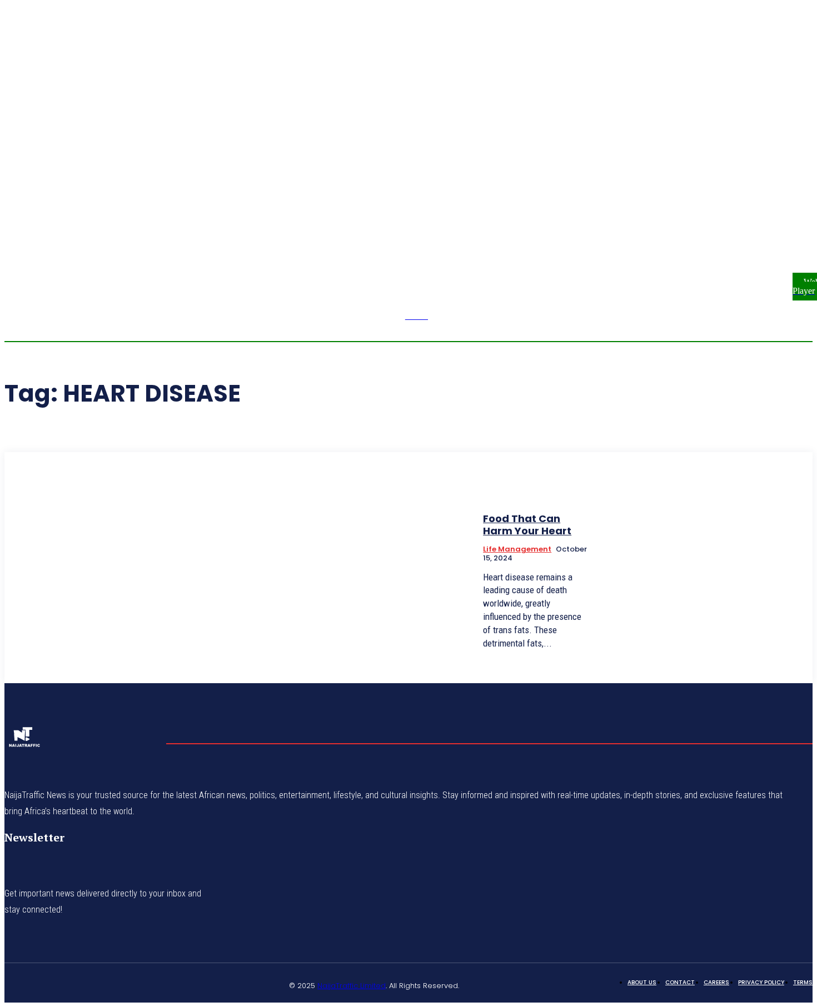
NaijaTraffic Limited (351, 985)
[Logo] (23, 740)
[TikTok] (94, 984)
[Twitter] (120, 984)
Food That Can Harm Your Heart (527, 525)
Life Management (517, 549)
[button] (744, 204)
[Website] (147, 984)
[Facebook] (784, 197)
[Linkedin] (67, 984)
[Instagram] (797, 197)
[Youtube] (784, 211)
